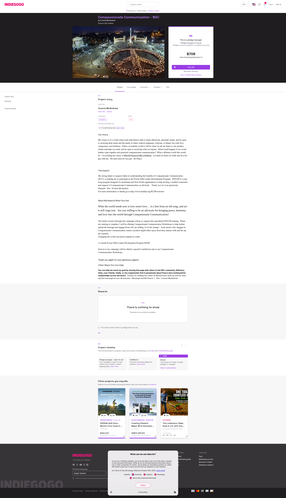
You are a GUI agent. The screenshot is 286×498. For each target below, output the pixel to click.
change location (153, 11)
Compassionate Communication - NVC (128, 17)
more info (101, 112)
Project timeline (10, 108)
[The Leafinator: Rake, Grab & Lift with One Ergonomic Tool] (174, 402)
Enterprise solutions (206, 465)
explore (153, 384)
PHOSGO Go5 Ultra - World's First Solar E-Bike (110, 426)
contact (109, 112)
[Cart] (259, 4)
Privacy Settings (106, 491)
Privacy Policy (78, 491)
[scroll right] (186, 382)
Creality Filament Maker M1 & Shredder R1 (141, 426)
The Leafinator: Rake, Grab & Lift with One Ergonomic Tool (173, 426)
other (131, 119)
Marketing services (206, 459)
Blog (177, 462)
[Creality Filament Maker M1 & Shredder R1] (143, 402)
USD (243, 4)
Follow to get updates (168, 368)
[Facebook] (74, 465)
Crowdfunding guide (165, 351)
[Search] (129, 4)
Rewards (8, 101)
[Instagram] (84, 465)
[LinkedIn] (87, 465)
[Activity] (264, 4)
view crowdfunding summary (191, 75)
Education (103, 119)
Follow (191, 67)
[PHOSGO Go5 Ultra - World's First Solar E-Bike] (111, 402)
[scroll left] (182, 345)
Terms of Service (91, 491)
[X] (77, 465)
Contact (178, 456)
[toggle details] (125, 437)
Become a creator (205, 462)
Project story (9, 96)
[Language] (254, 4)
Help (152, 351)
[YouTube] (81, 465)
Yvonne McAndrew (107, 20)
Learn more (114, 366)
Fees (201, 456)
